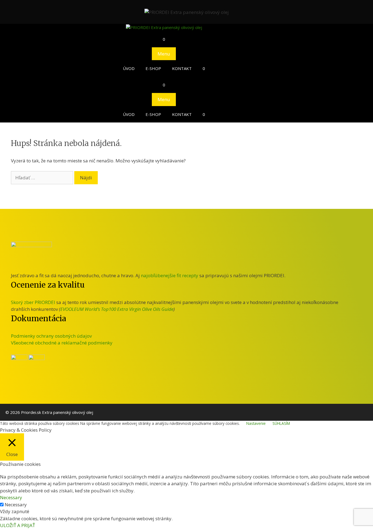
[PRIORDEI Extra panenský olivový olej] (164, 27)
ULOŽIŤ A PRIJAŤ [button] (17, 525)
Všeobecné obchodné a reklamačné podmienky (62, 343)
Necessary (16, 504)
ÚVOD (129, 68)
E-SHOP (153, 68)
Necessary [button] (11, 497)
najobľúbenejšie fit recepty (169, 275)
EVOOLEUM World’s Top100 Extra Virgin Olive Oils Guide (116, 309)
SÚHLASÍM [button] (281, 423)
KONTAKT (182, 68)
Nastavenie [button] (256, 423)
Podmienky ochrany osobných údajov (51, 336)
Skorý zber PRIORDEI (33, 302)
